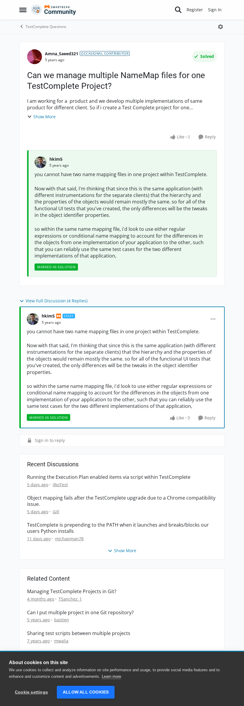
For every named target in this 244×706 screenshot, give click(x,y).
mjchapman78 (69, 538)
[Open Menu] (220, 27)
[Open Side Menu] (22, 9)
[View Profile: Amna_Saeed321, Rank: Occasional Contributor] (34, 56)
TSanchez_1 (70, 599)
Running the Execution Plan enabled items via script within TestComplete (108, 477)
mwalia (61, 641)
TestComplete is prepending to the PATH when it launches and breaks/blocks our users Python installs (118, 528)
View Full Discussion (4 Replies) (56, 301)
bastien (61, 620)
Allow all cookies (86, 692)
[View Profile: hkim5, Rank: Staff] (33, 319)
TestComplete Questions (46, 26)
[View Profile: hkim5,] (40, 162)
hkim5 (55, 159)
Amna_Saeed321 (61, 53)
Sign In (215, 9)
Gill (56, 511)
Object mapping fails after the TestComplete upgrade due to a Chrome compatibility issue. (121, 501)
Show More (44, 116)
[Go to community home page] (53, 9)
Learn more (111, 676)
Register (195, 9)
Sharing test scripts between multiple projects (78, 633)
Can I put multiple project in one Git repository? (80, 612)
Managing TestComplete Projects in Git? (71, 591)
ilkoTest (60, 484)
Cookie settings (31, 692)
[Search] (178, 9)
